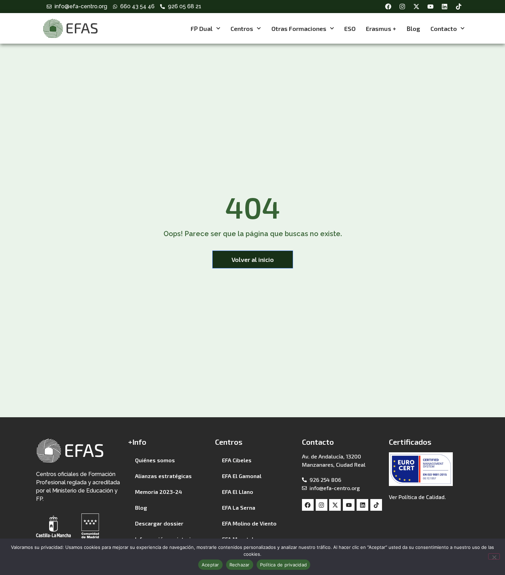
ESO (350, 28)
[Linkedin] (444, 6)
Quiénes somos (155, 460)
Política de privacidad (283, 564)
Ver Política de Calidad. (417, 497)
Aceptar (210, 564)
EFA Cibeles (236, 460)
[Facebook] (388, 6)
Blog (413, 28)
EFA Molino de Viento (249, 523)
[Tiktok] (458, 6)
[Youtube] (430, 6)
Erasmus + (381, 28)
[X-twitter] (416, 6)
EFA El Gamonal (241, 476)
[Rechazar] (494, 556)
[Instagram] (402, 6)
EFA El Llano (237, 491)
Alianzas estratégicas (163, 476)
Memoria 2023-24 (158, 491)
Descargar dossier (159, 523)
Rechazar (239, 564)
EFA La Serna (238, 507)
